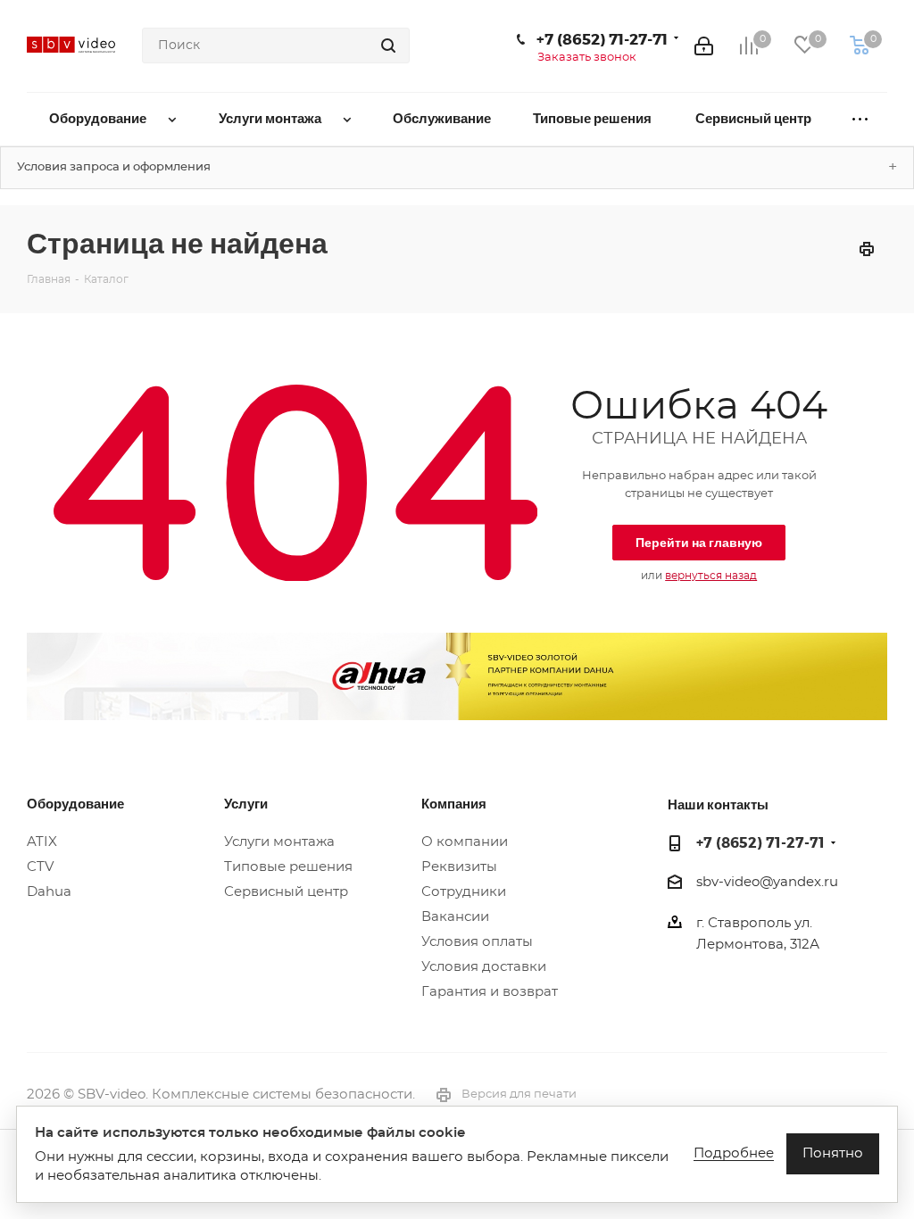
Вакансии (455, 917)
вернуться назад (711, 575)
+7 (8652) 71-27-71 (602, 38)
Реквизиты (459, 867)
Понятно (832, 1153)
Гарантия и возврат (489, 992)
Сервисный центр (286, 892)
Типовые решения (288, 867)
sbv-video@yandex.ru (767, 882)
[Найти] (388, 45)
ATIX (42, 842)
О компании (464, 842)
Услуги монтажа (279, 842)
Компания (453, 803)
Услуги (246, 803)
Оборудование (75, 803)
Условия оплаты (477, 942)
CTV (40, 867)
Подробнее (734, 1153)
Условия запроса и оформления (114, 167)
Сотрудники (463, 892)
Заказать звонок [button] (586, 57)
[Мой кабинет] (703, 45)
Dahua (49, 892)
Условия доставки (483, 967)
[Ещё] (860, 119)
